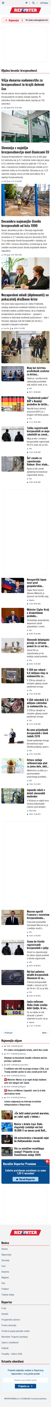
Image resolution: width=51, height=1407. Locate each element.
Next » (44, 1033)
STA (5, 108)
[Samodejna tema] (26, 2)
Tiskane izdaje (7, 1294)
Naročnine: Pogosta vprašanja (14, 1336)
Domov (4, 1249)
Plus (3, 1283)
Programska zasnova (10, 1319)
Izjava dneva (24, 1065)
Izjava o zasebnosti (10, 1342)
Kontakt (4, 1314)
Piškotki (4, 1348)
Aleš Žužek (32, 811)
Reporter (31, 600)
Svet (21, 1046)
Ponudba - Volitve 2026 (11, 1354)
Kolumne (5, 1271)
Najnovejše (6, 1254)
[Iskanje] (33, 3)
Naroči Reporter (27, 1179)
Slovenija (23, 1054)
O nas (3, 1308)
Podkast (5, 1289)
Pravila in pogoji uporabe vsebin (15, 1331)
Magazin (23, 1087)
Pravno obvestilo (8, 1325)
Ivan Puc (6, 328)
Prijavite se (23, 1386)
